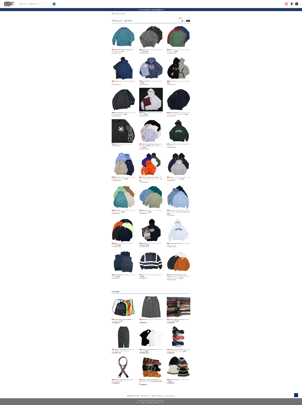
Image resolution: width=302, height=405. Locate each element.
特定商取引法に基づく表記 (133, 395)
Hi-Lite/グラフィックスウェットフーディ (123, 144)
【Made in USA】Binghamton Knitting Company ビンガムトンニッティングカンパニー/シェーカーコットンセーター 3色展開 (178, 276)
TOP (113, 13)
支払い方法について (145, 395)
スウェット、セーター (120, 13)
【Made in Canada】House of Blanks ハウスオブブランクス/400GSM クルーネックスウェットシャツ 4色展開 (150, 146)
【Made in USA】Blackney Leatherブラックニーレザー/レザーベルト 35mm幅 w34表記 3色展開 (150, 381)
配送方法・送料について (157, 395)
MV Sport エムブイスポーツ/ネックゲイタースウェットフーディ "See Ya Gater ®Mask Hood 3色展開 (178, 212)
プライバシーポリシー (170, 395)
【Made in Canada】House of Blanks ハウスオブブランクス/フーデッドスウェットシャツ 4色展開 (150, 179)
